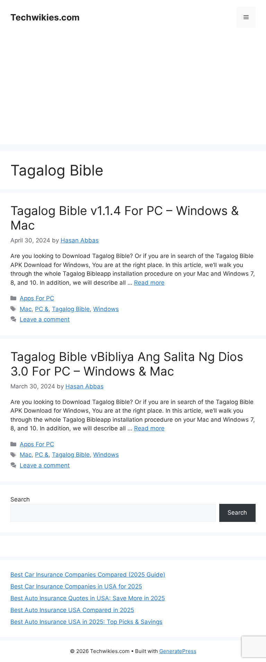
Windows (106, 309)
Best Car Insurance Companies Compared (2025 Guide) (87, 574)
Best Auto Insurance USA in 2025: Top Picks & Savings (86, 621)
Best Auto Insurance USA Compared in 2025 (72, 610)
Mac (26, 309)
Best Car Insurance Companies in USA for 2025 (76, 586)
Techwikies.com (45, 17)
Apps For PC (37, 298)
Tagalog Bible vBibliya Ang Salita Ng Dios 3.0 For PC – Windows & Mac (126, 363)
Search (20, 499)
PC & (41, 309)
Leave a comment (45, 319)
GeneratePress (177, 651)
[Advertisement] (133, 95)
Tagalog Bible (71, 309)
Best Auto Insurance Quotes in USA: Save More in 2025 (87, 598)
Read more (149, 282)
